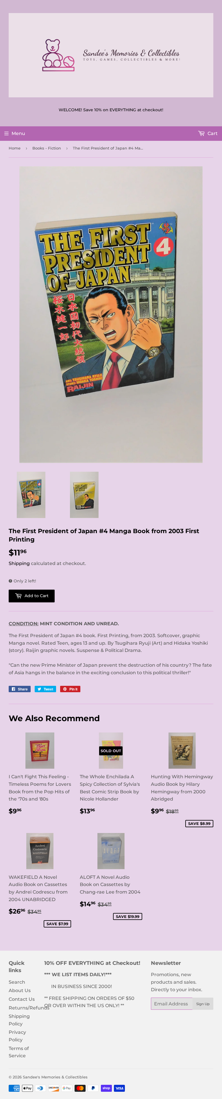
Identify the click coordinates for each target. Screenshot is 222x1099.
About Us (20, 990)
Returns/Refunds (29, 1008)
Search (17, 982)
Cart (212, 133)
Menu (18, 133)
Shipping (19, 563)
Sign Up (203, 1004)
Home (15, 148)
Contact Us (22, 999)
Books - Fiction (46, 148)
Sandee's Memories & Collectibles (55, 1077)
